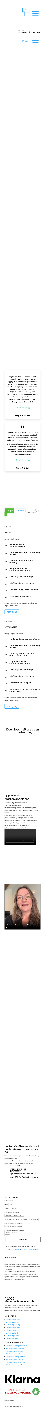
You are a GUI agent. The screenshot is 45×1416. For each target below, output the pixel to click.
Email (6, 1204)
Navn (6, 1200)
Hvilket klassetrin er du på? (13, 1223)
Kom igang (12, 611)
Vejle (7, 18)
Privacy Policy (15, 1249)
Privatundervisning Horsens (15, 1362)
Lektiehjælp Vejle (12, 1338)
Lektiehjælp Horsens (13, 1336)
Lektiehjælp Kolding (12, 1333)
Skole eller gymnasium (12, 1219)
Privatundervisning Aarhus (15, 1348)
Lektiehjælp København (14, 1319)
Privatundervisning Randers (15, 1357)
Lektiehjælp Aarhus (12, 1322)
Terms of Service (29, 1249)
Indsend (23, 1239)
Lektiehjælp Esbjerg (13, 1327)
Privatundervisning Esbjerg (15, 1354)
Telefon (7, 1208)
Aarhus (8, 2)
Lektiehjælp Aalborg (13, 1325)
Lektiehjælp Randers (13, 1330)
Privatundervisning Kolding (15, 1359)
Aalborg (8, 4)
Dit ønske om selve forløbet (14, 1230)
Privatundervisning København (16, 1346)
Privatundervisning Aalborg (15, 1351)
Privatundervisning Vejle (14, 1365)
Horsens (9, 15)
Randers (9, 10)
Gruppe (10, 510)
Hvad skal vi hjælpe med (12, 1212)
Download (12, 749)
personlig (21, 510)
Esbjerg (8, 7)
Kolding (8, 13)
